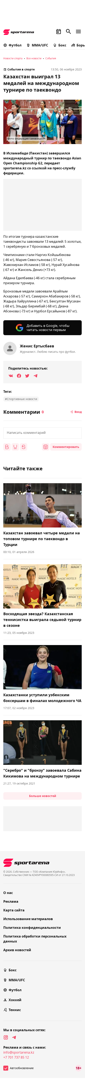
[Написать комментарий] (42, 433)
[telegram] (14, 1037)
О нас (8, 892)
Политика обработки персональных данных (34, 939)
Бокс (62, 45)
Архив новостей (17, 950)
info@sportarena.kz (18, 1052)
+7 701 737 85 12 (16, 1057)
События (50, 58)
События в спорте (21, 69)
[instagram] (5, 1037)
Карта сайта (14, 910)
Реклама (10, 901)
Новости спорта (12, 58)
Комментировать (66, 447)
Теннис (15, 1010)
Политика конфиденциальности (32, 927)
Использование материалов (28, 919)
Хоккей (15, 1000)
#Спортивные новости (21, 399)
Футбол (15, 45)
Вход (78, 412)
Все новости (33, 58)
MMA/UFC (40, 45)
